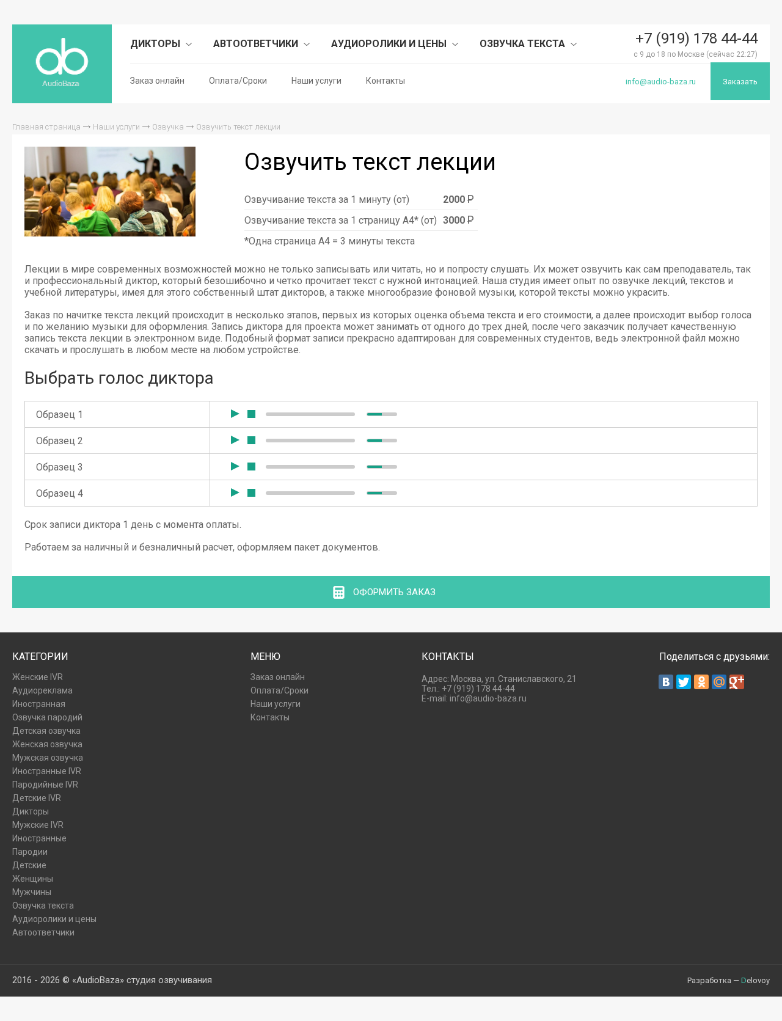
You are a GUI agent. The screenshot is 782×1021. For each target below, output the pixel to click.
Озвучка (168, 126)
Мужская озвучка (47, 758)
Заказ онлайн (157, 81)
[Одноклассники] (701, 682)
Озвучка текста (524, 43)
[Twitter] (683, 682)
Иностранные (39, 838)
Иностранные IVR (46, 771)
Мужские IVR (38, 825)
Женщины (32, 879)
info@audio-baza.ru (661, 81)
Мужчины (31, 892)
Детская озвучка (46, 731)
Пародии (30, 852)
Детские (29, 865)
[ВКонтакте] (666, 682)
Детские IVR (36, 798)
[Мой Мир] (719, 682)
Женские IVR (37, 677)
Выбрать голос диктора (119, 378)
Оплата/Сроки (238, 81)
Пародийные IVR (45, 784)
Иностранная (38, 704)
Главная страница (46, 126)
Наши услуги (316, 81)
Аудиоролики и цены (390, 43)
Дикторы (156, 43)
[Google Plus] (736, 682)
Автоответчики (257, 43)
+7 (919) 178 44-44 (696, 38)
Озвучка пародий (47, 717)
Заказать (740, 81)
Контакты (385, 81)
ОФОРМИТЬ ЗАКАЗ (394, 592)
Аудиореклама (42, 690)
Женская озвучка (47, 744)
